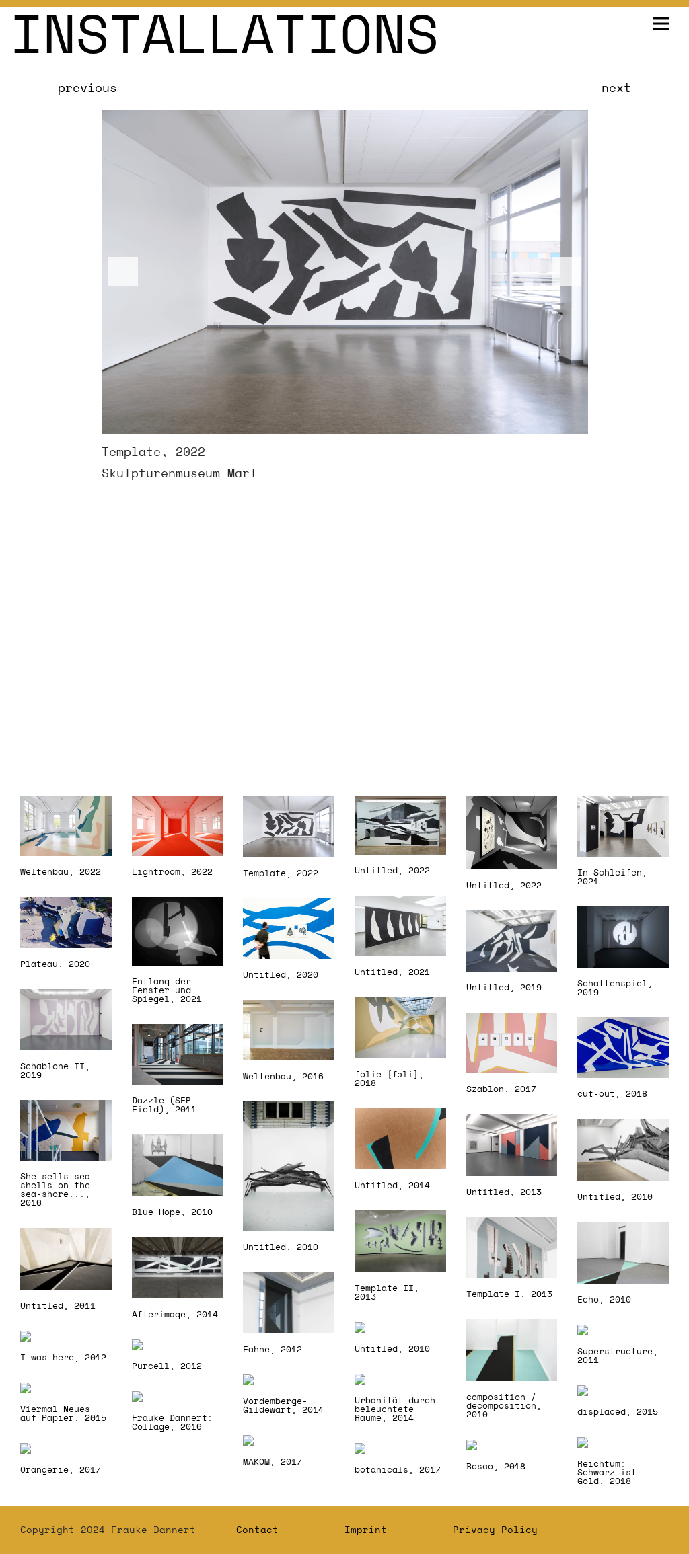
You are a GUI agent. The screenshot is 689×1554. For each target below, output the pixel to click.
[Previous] (123, 271)
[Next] (566, 271)
